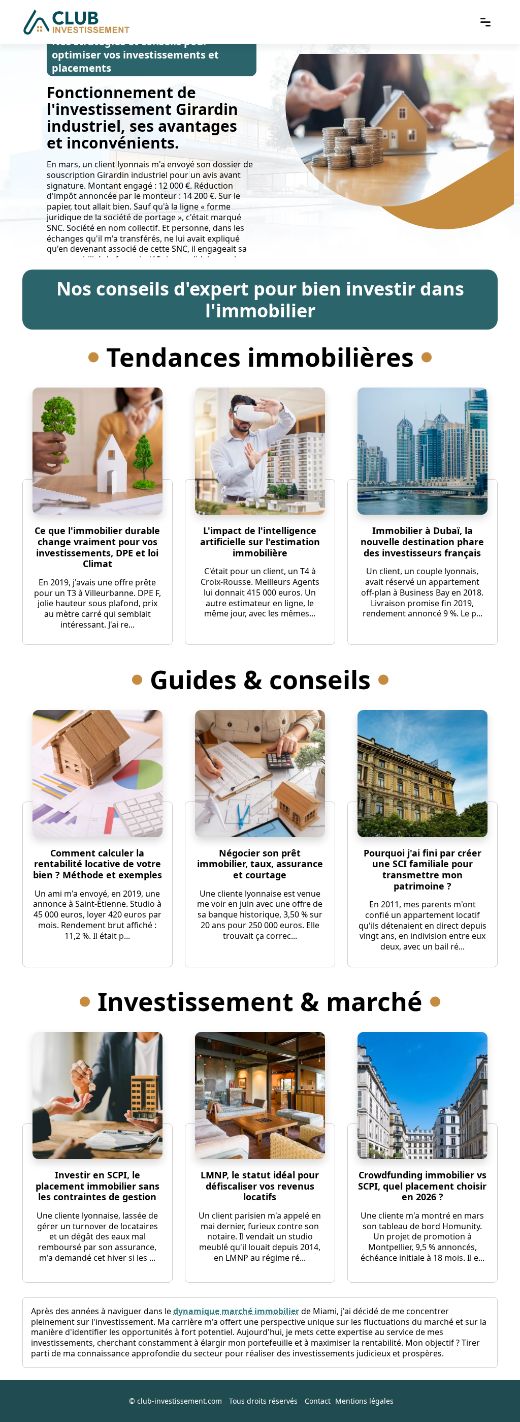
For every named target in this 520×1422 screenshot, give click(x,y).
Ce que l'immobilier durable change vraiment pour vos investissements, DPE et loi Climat (97, 547)
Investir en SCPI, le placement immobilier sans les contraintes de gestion (97, 1186)
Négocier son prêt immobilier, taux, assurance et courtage (260, 864)
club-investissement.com (179, 1401)
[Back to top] (492, 1394)
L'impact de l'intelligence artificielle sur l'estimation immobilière (260, 541)
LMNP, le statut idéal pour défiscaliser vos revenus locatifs (260, 1186)
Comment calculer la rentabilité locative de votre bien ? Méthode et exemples (97, 864)
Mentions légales (364, 1401)
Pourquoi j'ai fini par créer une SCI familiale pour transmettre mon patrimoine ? (422, 869)
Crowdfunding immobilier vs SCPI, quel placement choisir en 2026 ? (422, 1186)
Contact (318, 1401)
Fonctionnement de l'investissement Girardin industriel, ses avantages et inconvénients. (142, 117)
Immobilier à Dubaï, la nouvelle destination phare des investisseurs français (422, 541)
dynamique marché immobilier (236, 1311)
